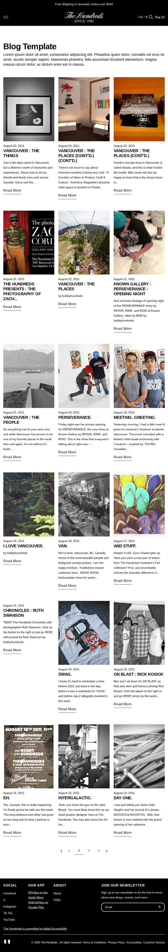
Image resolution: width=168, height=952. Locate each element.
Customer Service (154, 942)
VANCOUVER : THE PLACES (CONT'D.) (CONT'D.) (76, 155)
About (57, 893)
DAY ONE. (123, 798)
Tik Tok (7, 913)
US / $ (143, 17)
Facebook (9, 893)
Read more (12, 190)
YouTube (9, 919)
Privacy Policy (116, 942)
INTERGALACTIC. (74, 798)
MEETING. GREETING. (135, 417)
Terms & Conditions (94, 942)
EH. (6, 798)
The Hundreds (49, 942)
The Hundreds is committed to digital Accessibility (35, 928)
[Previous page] (61, 852)
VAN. (62, 546)
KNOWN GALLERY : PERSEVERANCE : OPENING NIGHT (132, 289)
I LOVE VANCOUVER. (23, 546)
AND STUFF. (125, 546)
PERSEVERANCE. (75, 417)
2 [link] (79, 850)
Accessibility (134, 942)
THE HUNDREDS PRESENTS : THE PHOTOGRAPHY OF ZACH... (22, 291)
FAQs (57, 899)
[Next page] (106, 852)
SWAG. (65, 674)
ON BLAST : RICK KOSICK (138, 674)
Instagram (9, 906)
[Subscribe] (159, 907)
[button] (5, 17)
